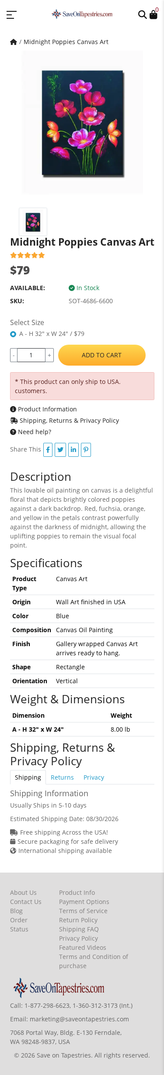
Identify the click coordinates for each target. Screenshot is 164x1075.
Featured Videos (82, 947)
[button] (142, 14)
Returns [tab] (62, 777)
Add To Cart (102, 355)
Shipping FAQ (79, 929)
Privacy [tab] (94, 777)
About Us (23, 892)
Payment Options (84, 901)
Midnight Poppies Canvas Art (66, 42)
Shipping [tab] (28, 777)
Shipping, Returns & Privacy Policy (68, 420)
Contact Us (26, 901)
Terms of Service (83, 911)
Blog (16, 911)
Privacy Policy (78, 938)
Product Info (77, 892)
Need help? (33, 432)
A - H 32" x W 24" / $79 (51, 333)
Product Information (46, 409)
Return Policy (78, 920)
